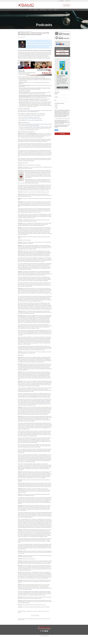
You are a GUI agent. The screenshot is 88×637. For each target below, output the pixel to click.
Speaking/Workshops (43, 9)
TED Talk (31, 195)
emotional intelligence (24, 31)
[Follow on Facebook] (40, 631)
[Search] (58, 10)
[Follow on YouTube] (47, 631)
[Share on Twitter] (33, 615)
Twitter (34, 110)
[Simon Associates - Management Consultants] (26, 5)
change (19, 31)
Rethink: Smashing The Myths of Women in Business (39, 124)
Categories (62, 133)
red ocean (31, 191)
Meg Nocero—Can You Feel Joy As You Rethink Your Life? (32, 120)
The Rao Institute (43, 110)
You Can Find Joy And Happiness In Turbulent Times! (30, 117)
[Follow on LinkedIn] (45, 631)
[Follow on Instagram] (42, 631)
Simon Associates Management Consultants (30, 129)
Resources (50, 9)
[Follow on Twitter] (44, 631)
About (30, 9)
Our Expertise (35, 9)
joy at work (22, 619)
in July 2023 (32, 52)
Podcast (55, 9)
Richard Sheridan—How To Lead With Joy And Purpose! (32, 118)
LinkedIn (30, 110)
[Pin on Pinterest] (36, 615)
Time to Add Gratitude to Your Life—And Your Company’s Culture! (32, 115)
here (20, 111)
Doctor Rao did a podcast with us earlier (42, 139)
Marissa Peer (33, 271)
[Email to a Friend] (35, 615)
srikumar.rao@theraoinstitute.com (33, 111)
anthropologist (40, 545)
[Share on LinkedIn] (38, 615)
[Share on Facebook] (31, 615)
